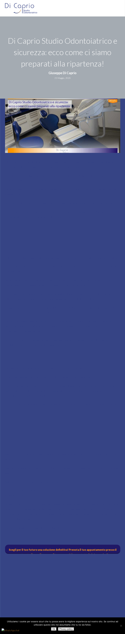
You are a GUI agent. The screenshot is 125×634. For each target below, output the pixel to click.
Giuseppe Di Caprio (62, 73)
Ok (53, 629)
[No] (121, 625)
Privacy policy (66, 629)
